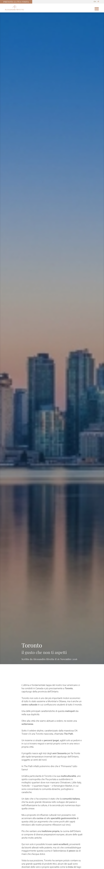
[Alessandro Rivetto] (14, 9)
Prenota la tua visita (16, 1)
